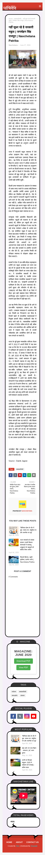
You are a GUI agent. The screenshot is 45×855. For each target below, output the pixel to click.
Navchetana (13, 45)
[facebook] (13, 716)
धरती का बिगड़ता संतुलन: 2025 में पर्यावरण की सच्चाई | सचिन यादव (28, 763)
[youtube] (33, 716)
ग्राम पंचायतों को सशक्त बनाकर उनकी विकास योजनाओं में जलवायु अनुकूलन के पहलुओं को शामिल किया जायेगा (27, 545)
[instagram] (27, 716)
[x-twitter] (20, 716)
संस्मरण (22, 695)
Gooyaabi (34, 846)
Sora (17, 846)
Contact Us (32, 842)
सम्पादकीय (14, 695)
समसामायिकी (17, 19)
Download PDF (23, 661)
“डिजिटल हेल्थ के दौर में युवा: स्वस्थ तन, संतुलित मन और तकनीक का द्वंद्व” (28, 530)
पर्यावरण (14, 692)
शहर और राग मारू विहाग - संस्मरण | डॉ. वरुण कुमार (29, 750)
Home (11, 19)
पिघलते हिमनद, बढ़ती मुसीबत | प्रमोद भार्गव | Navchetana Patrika (27, 559)
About (19, 842)
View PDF (23, 667)
